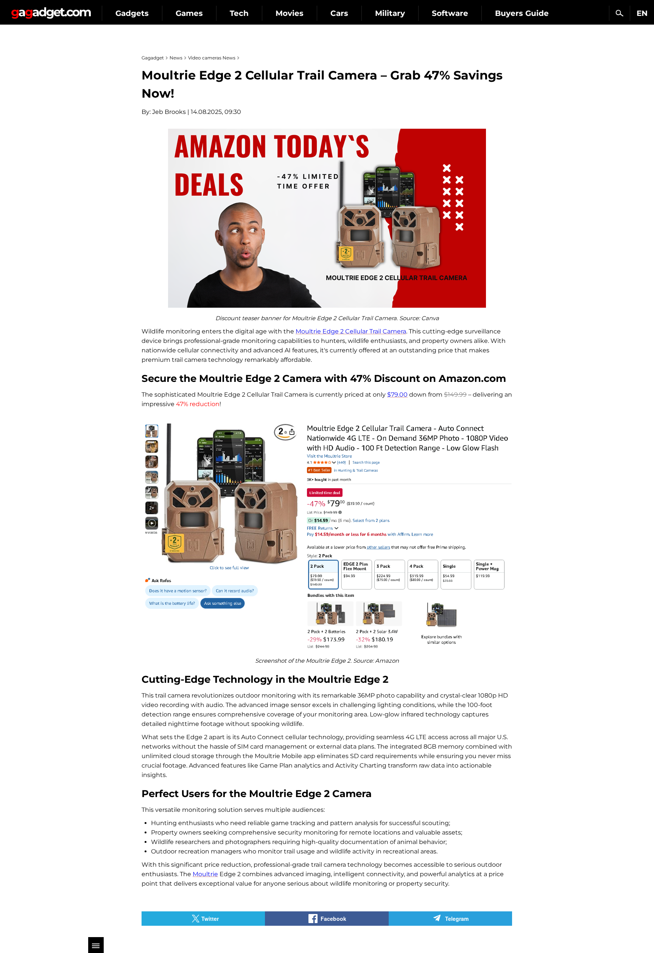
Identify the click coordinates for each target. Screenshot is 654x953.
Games (189, 13)
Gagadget (51, 10)
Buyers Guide (522, 13)
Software (450, 13)
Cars (339, 13)
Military (390, 13)
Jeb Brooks (169, 111)
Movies (290, 13)
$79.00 (397, 394)
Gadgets (132, 13)
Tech (239, 13)
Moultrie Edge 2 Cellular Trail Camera (351, 331)
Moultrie (205, 874)
